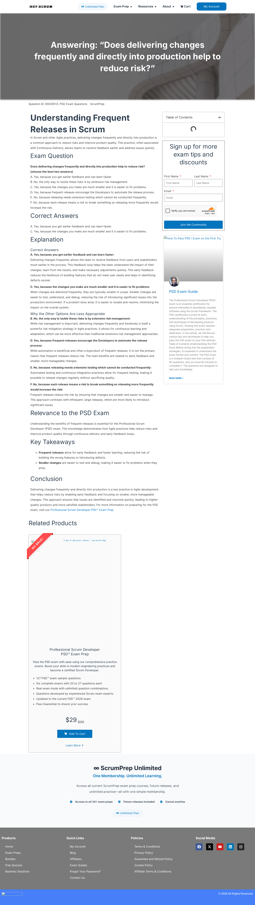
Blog (73, 852)
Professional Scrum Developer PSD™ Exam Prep (81, 510)
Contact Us (77, 877)
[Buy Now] (36, 889)
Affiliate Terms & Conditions (152, 871)
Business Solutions (17, 871)
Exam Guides (78, 865)
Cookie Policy (143, 865)
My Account (78, 846)
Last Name (201, 176)
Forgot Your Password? (85, 871)
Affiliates (76, 859)
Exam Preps (13, 852)
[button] (219, 117)
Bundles (10, 859)
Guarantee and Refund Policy (153, 859)
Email (168, 191)
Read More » (176, 378)
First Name (171, 176)
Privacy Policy (143, 852)
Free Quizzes (13, 865)
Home (9, 846)
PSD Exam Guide (183, 291)
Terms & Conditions (147, 846)
